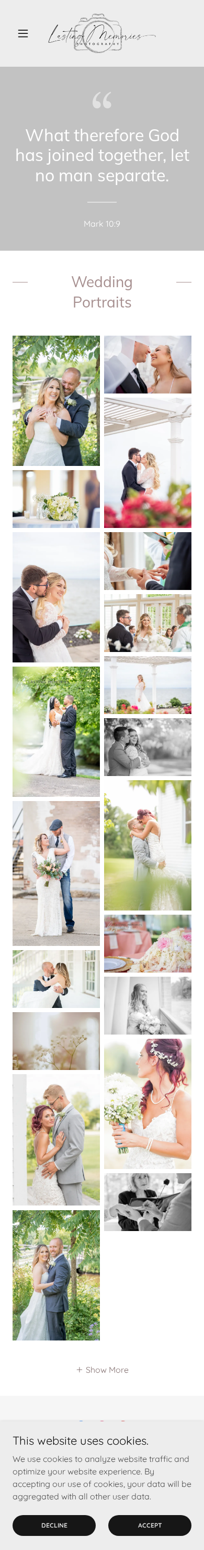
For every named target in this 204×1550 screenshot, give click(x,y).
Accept (150, 1525)
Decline (54, 1525)
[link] (102, 33)
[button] (26, 33)
